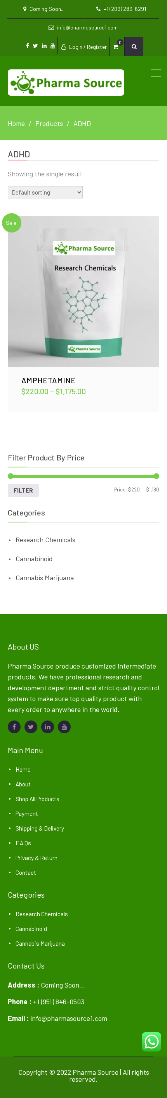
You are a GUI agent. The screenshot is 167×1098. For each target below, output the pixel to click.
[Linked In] (47, 727)
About (23, 784)
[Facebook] (14, 727)
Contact (26, 872)
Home (23, 769)
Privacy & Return (36, 857)
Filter (23, 490)
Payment (27, 813)
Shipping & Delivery (40, 828)
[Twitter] (30, 727)
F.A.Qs (23, 842)
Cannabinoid (34, 558)
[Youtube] (64, 727)
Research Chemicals (45, 539)
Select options (83, 291)
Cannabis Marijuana (45, 577)
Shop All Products (37, 798)
